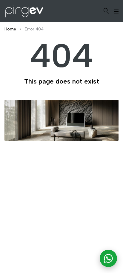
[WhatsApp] (108, 258)
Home (10, 29)
